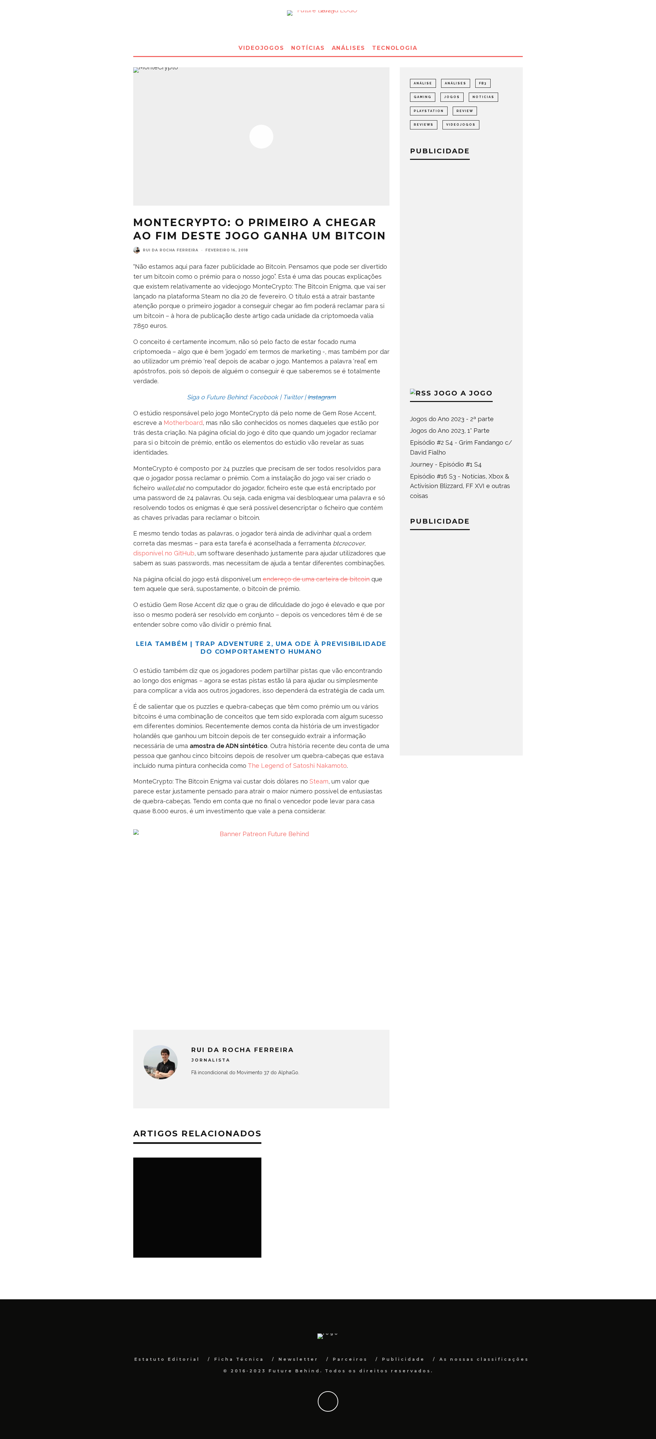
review (464, 111)
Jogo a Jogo (463, 393)
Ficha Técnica (239, 1359)
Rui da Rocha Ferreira (171, 250)
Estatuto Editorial (167, 1359)
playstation (429, 111)
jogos (452, 97)
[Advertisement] (461, 272)
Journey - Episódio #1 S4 (446, 464)
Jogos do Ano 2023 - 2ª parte (452, 419)
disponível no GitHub (163, 553)
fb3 (483, 83)
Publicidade (403, 1359)
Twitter (293, 397)
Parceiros (350, 1359)
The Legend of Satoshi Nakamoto (297, 765)
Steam (319, 781)
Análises (348, 48)
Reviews (424, 124)
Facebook (263, 397)
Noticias (483, 97)
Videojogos (261, 48)
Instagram (322, 397)
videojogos (461, 124)
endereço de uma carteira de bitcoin (316, 579)
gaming (423, 97)
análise (423, 83)
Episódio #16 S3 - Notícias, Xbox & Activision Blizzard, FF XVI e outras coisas (460, 486)
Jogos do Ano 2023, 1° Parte (450, 430)
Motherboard (183, 422)
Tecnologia (395, 48)
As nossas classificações (484, 1359)
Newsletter (298, 1359)
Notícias (308, 48)
